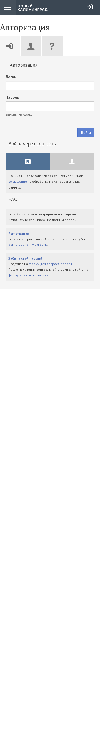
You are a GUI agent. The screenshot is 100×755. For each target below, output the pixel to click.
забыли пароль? (19, 115)
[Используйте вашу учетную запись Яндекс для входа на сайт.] (72, 161)
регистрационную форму (28, 244)
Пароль (12, 97)
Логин (11, 76)
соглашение (17, 181)
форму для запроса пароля (50, 264)
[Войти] (90, 7)
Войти (86, 132)
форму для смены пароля (28, 275)
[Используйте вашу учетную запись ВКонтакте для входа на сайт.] (28, 161)
